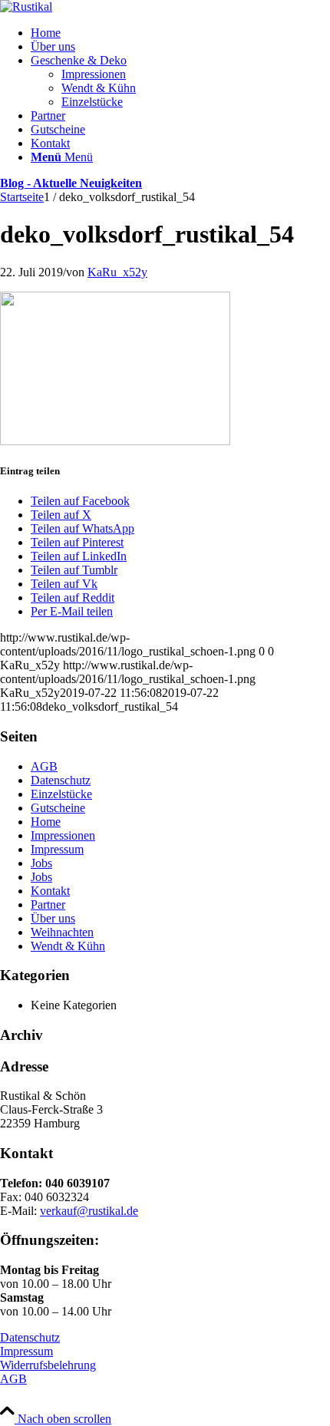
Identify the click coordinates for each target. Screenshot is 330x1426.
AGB (44, 766)
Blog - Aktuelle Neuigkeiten (71, 183)
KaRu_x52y (117, 272)
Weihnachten (62, 932)
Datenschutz (61, 780)
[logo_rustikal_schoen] (26, 6)
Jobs (41, 863)
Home (46, 821)
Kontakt (50, 890)
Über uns (53, 918)
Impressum (57, 849)
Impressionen (63, 835)
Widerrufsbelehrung (48, 1365)
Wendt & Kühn (68, 945)
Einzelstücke (61, 793)
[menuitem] (180, 33)
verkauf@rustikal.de (89, 1210)
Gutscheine (58, 807)
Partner (48, 904)
